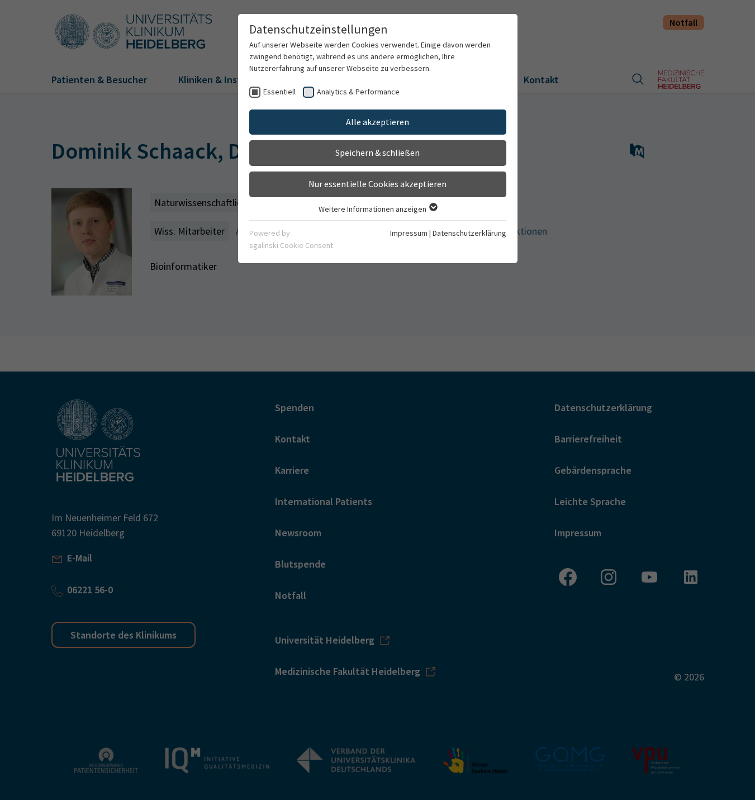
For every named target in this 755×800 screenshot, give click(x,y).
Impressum (409, 233)
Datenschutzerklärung (469, 233)
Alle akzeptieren (377, 121)
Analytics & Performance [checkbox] (358, 92)
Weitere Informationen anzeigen (373, 209)
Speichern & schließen (377, 152)
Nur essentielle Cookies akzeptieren (377, 183)
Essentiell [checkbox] (279, 92)
